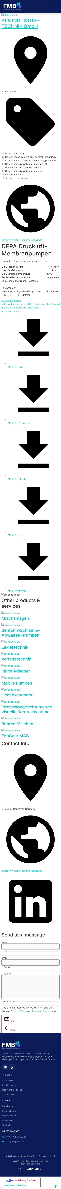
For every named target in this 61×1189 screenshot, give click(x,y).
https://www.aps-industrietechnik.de (21, 239)
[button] (52, 4)
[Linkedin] (5, 1067)
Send (11, 1020)
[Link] (12, 1067)
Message (6, 973)
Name (4, 942)
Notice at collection (15, 1185)
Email (4, 958)
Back (10, 1029)
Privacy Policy (18, 1011)
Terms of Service (41, 1011)
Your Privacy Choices (24, 1180)
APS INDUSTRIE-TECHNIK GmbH (20, 23)
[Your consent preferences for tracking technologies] (56, 1186)
